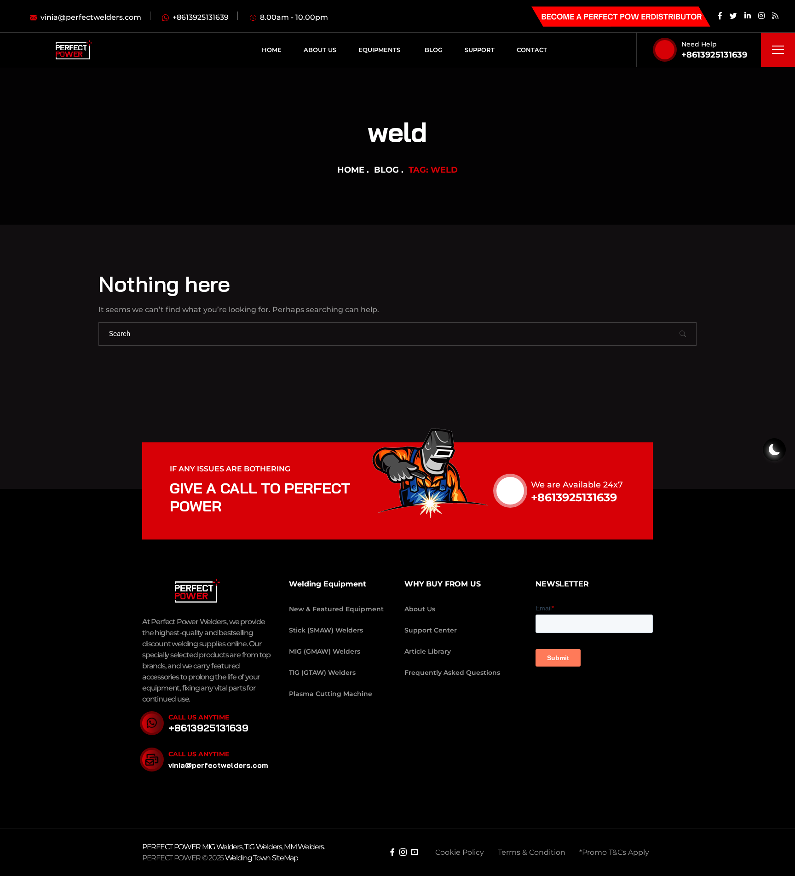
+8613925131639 (714, 55)
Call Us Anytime (198, 717)
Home (350, 170)
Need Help (699, 44)
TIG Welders (263, 846)
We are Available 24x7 (577, 485)
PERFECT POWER (172, 846)
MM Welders (304, 846)
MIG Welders (222, 846)
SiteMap (285, 857)
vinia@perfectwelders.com (218, 765)
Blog (386, 170)
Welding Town (248, 857)
